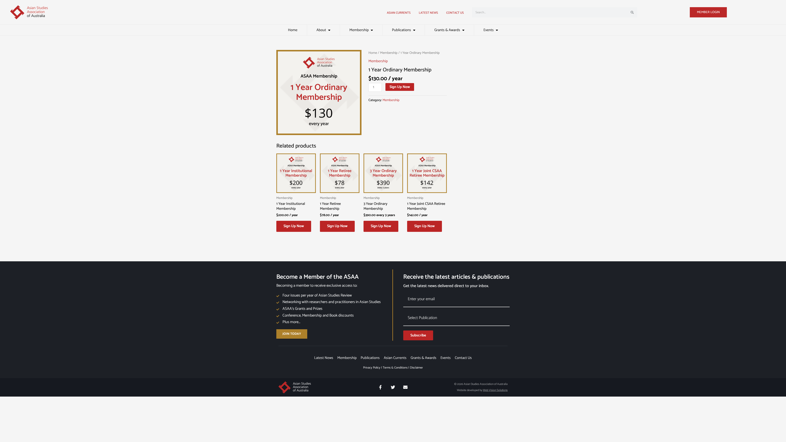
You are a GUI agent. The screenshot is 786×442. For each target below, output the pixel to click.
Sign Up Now (400, 87)
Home (292, 30)
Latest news (428, 12)
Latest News (323, 358)
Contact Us (455, 12)
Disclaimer (416, 367)
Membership (359, 30)
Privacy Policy (371, 367)
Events (488, 30)
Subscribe (418, 335)
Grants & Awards (447, 30)
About (321, 30)
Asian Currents (399, 12)
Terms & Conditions (395, 367)
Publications (401, 30)
